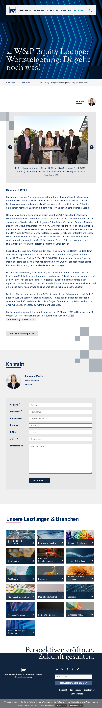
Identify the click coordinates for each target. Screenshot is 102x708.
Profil (27, 384)
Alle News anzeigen (20, 334)
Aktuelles (26, 82)
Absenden (38, 481)
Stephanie (30, 376)
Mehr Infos (61, 705)
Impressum (75, 690)
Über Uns (66, 11)
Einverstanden (76, 705)
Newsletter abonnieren (72, 683)
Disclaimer (89, 690)
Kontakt (63, 690)
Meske (39, 376)
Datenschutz (77, 694)
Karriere (78, 11)
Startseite (10, 82)
